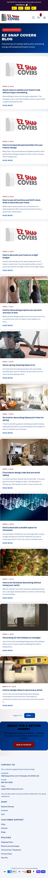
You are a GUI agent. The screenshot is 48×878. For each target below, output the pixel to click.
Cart (3, 814)
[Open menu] (44, 17)
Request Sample (7, 806)
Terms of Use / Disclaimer (11, 850)
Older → (29, 715)
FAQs (3, 824)
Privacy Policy (6, 854)
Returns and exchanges (10, 846)
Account (4, 810)
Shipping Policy (7, 842)
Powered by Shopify (32, 868)
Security (4, 858)
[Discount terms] (30, 5)
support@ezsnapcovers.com (12, 789)
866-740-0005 (7, 782)
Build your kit (24, 745)
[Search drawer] (33, 17)
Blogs (3, 832)
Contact (4, 828)
